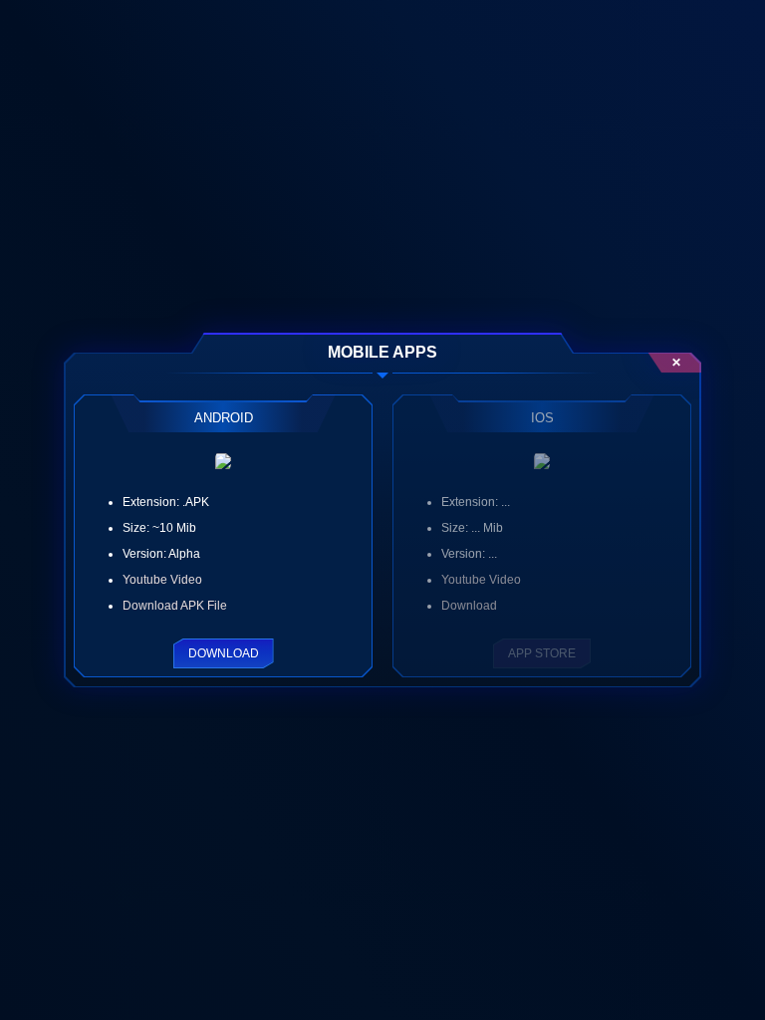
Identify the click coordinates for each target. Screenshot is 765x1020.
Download (223, 653)
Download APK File (175, 606)
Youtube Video (162, 580)
